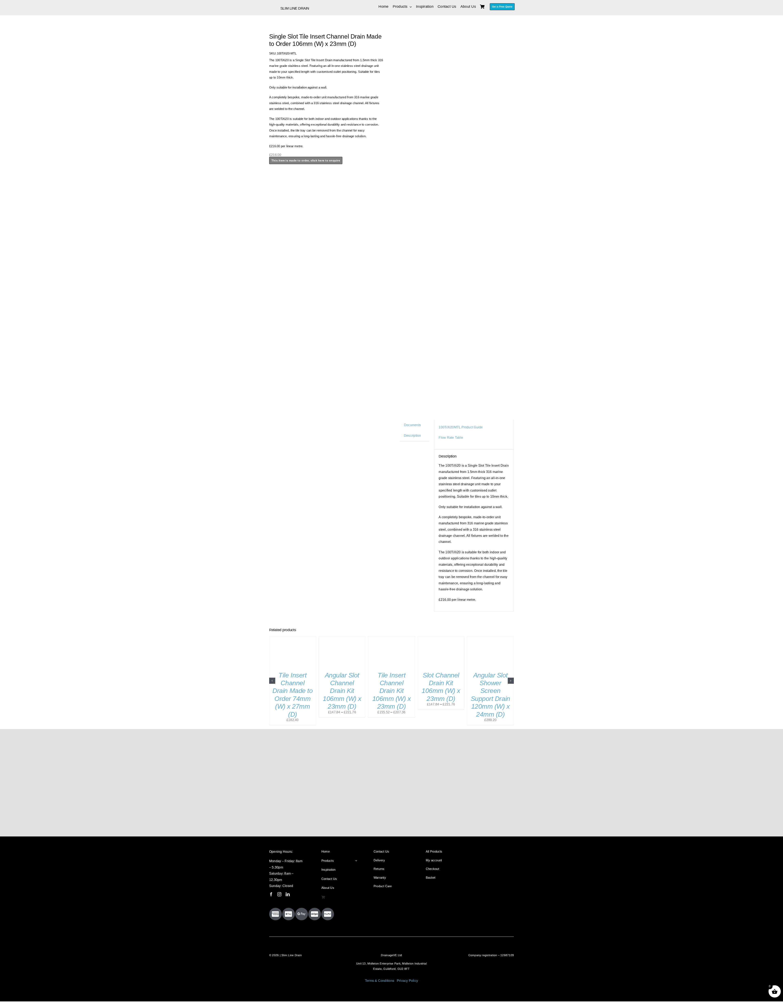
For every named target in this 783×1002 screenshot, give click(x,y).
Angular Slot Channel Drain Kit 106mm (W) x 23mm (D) (342, 691)
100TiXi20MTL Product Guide (461, 427)
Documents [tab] (412, 425)
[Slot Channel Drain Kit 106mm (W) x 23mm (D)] (441, 638)
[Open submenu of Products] (356, 861)
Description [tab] (412, 435)
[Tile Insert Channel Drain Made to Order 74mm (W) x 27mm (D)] (292, 638)
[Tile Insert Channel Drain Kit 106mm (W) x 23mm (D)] (391, 638)
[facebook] (271, 894)
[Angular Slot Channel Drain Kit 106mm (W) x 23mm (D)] (342, 638)
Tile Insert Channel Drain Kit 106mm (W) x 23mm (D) (391, 691)
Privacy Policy (407, 980)
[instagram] (279, 894)
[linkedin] (288, 894)
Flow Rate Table (451, 437)
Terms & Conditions (379, 980)
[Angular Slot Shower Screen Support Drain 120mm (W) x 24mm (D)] (490, 638)
